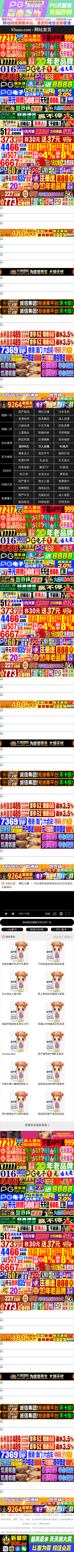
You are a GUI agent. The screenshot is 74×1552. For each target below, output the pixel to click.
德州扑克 (64, 453)
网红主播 (43, 411)
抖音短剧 (23, 467)
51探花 (64, 467)
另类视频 (64, 432)
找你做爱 (64, 439)
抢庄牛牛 (43, 453)
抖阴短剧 (43, 501)
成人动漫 (64, 418)
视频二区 (6, 429)
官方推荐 (6, 456)
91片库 (24, 474)
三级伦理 (23, 425)
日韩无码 (64, 501)
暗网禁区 (23, 488)
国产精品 (23, 411)
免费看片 (6, 498)
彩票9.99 (23, 460)
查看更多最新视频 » (37, 1125)
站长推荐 (6, 442)
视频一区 (6, 415)
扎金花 (44, 460)
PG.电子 (61, 929)
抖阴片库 (6, 484)
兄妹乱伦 (43, 494)
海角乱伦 (43, 488)
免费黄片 (64, 481)
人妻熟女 (23, 432)
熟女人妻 (43, 481)
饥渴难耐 (43, 439)
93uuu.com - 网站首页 (31, 29)
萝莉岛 (64, 474)
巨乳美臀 (64, 425)
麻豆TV (44, 467)
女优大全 (43, 474)
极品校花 (23, 501)
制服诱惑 (64, 488)
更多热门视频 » (62, 936)
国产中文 (23, 494)
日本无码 (64, 411)
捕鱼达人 (23, 453)
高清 (47, 913)
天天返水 (64, 460)
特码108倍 (37, 929)
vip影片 (12, 929)
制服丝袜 (43, 432)
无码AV (7, 470)
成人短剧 (64, 494)
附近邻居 (23, 439)
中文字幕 (43, 425)
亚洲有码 (23, 418)
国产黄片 (23, 481)
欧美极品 (43, 418)
